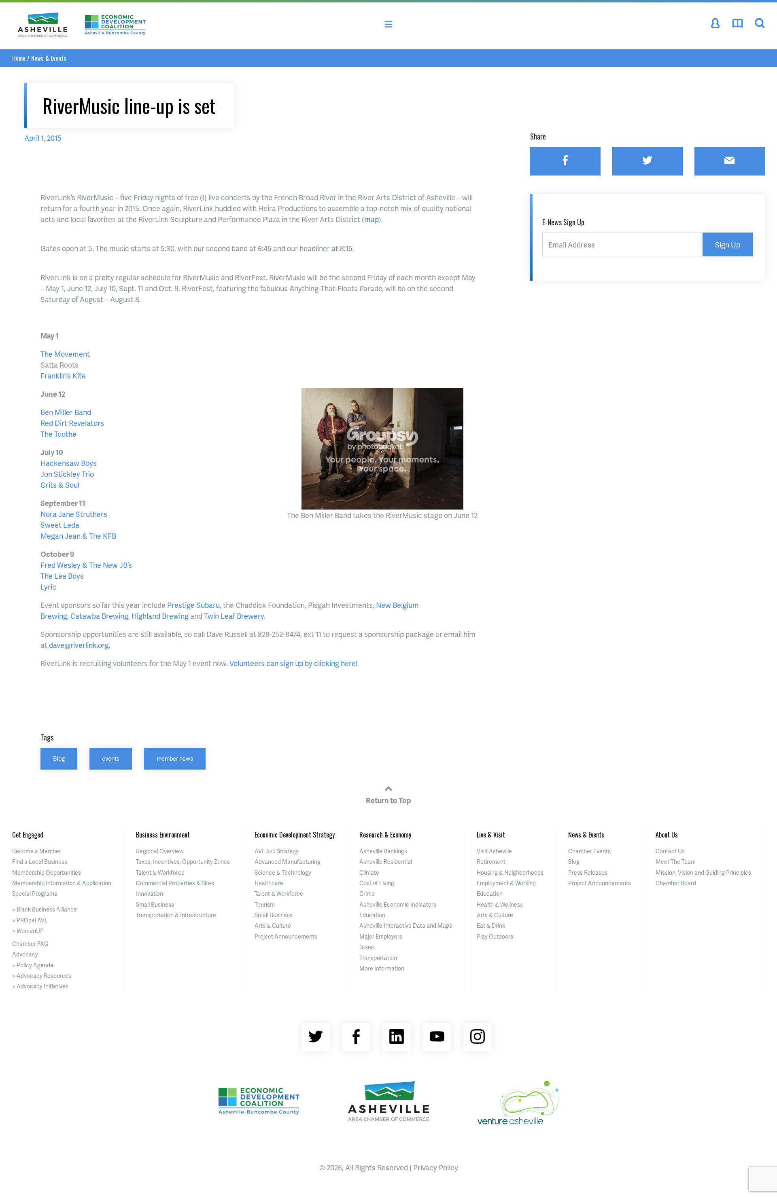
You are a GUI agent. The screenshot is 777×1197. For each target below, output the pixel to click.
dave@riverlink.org (79, 645)
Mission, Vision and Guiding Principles (703, 872)
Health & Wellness (500, 904)
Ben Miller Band (65, 412)
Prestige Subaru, (194, 605)
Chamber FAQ (30, 943)
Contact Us (670, 851)
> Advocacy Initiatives (40, 986)
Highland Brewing (160, 616)
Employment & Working (506, 883)
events (110, 758)
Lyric (48, 587)
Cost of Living (376, 883)
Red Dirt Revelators (72, 423)
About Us (667, 835)
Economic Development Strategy (295, 835)
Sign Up (727, 244)
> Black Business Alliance (44, 909)
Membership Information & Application (61, 883)
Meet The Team (676, 861)
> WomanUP (28, 931)
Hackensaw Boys (68, 463)
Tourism (265, 904)
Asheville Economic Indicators (397, 904)
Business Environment (163, 835)
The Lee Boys (62, 576)
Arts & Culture (273, 925)
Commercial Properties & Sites (175, 883)
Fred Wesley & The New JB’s (86, 565)
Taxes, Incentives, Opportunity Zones (183, 861)
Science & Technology (283, 872)
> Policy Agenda (32, 965)
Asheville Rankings (383, 851)
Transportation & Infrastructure (176, 915)
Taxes (366, 947)
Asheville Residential (385, 861)
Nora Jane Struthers (73, 514)
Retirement (491, 861)
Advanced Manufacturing (288, 861)
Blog (59, 758)
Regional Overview (160, 851)
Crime (367, 893)
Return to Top (388, 800)
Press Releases (587, 872)
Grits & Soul (59, 485)
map (371, 219)
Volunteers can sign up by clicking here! (293, 663)
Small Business (155, 904)
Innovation (149, 893)
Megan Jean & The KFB (78, 536)
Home (18, 57)
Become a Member (36, 851)
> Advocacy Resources (41, 975)
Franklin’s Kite (63, 375)
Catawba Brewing (99, 616)
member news (175, 758)
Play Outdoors (495, 936)
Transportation (378, 958)
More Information (381, 968)
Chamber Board (676, 883)
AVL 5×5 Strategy (277, 851)
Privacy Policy (435, 1167)
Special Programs (34, 893)
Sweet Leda (59, 525)
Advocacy (25, 954)
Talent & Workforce (160, 872)
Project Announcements (286, 936)
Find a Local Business (39, 861)
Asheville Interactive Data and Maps (405, 925)
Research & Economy (385, 835)
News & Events (48, 57)
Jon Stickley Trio (67, 474)
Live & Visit (491, 835)
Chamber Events (589, 851)
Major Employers (380, 936)
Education (372, 915)
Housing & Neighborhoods (510, 872)
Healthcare (269, 883)
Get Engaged (27, 835)
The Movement (65, 354)
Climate (369, 872)
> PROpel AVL (30, 920)
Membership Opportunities (46, 872)
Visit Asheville (494, 851)
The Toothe (58, 434)
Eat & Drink (491, 925)
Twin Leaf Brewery (234, 616)
